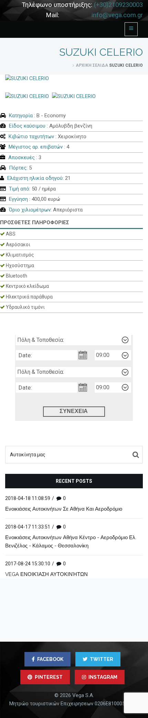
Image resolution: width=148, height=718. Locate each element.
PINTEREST (49, 677)
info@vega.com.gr (117, 15)
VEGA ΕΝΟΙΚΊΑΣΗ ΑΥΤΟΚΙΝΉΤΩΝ (46, 574)
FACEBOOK (50, 659)
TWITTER (101, 659)
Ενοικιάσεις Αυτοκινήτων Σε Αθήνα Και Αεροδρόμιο (63, 509)
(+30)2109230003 (118, 5)
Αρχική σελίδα (92, 65)
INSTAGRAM (102, 677)
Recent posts (74, 481)
